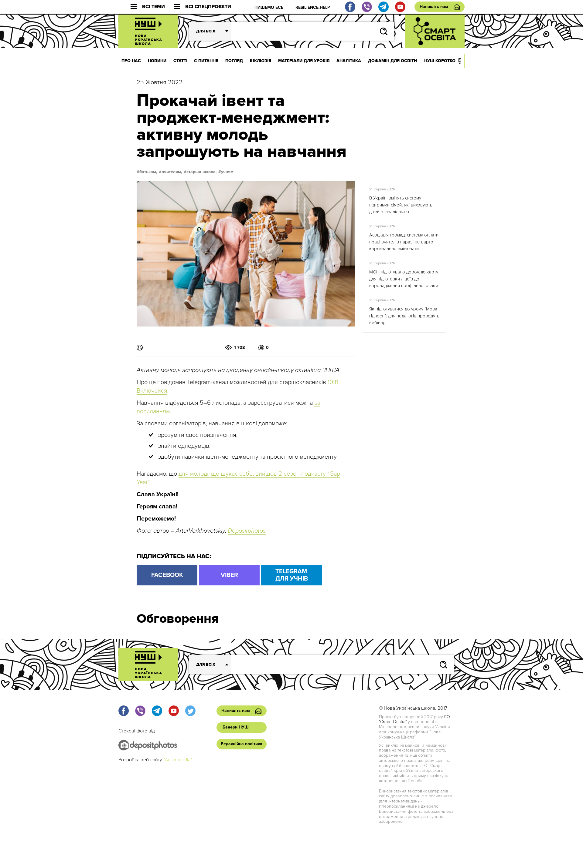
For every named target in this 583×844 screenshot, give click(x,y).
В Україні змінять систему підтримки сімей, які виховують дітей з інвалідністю (400, 204)
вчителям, (172, 171)
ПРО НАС (131, 60)
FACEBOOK (167, 575)
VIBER (229, 575)
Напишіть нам (434, 6)
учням (227, 171)
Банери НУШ (236, 727)
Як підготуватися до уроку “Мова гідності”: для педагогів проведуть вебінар (404, 315)
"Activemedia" (177, 760)
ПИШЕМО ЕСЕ (268, 7)
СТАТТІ (180, 60)
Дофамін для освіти (392, 60)
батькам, (148, 171)
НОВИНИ (157, 60)
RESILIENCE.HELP (312, 7)
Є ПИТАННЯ (206, 60)
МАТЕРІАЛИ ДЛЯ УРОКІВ (304, 60)
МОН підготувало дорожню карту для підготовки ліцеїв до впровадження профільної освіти (403, 278)
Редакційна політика (241, 743)
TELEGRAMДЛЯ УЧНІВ (291, 575)
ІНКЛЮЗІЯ (260, 60)
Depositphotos (247, 530)
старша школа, (201, 171)
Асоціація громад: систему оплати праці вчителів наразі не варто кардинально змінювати (403, 241)
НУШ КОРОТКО (439, 60)
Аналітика (348, 60)
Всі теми (153, 7)
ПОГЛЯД (234, 60)
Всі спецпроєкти (208, 7)
